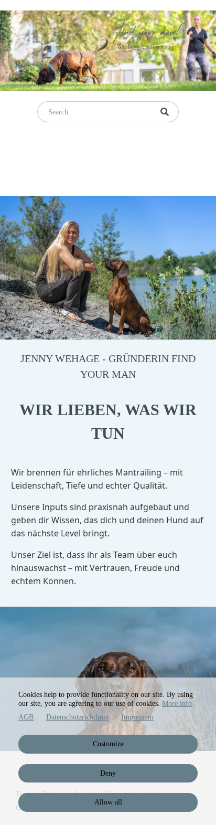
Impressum (137, 717)
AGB (26, 717)
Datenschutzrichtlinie (77, 717)
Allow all (108, 802)
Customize (108, 744)
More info (177, 703)
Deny (108, 773)
